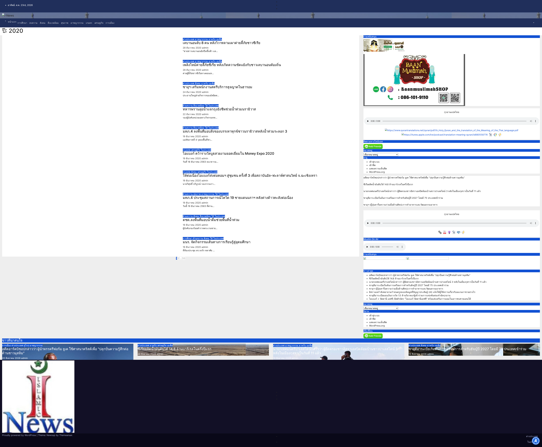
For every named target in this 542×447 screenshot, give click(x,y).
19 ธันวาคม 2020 (192, 136)
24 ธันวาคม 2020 (192, 92)
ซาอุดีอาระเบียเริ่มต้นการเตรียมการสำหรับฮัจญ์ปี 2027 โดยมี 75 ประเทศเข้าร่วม (403, 197)
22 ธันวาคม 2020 (192, 114)
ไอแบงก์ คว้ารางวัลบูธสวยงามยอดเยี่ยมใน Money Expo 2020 (228, 153)
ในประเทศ (213, 105)
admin (205, 47)
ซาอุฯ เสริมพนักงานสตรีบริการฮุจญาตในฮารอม (217, 87)
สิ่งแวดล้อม (53, 22)
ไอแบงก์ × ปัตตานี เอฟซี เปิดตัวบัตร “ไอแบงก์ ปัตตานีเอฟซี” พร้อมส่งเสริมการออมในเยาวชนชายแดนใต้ (420, 298)
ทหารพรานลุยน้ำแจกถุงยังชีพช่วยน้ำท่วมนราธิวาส (219, 109)
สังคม (42, 22)
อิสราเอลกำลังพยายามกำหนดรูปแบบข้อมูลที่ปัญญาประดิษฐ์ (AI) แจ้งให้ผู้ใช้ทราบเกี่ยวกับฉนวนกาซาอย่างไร (422, 292)
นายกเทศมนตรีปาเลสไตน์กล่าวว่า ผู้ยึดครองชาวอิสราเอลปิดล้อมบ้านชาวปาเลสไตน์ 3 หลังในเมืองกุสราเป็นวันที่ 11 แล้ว (422, 191)
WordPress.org (377, 172)
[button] (5, 21)
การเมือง (110, 22)
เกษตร (89, 22)
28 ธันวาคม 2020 (192, 47)
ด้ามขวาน (188, 105)
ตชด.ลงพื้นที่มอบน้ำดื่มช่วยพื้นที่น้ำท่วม (211, 220)
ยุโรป (27, 345)
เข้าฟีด (372, 165)
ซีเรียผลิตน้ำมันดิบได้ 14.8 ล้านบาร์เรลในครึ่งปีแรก (388, 184)
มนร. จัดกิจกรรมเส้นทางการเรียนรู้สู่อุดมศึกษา (216, 242)
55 (183, 258)
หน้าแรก (11, 21)
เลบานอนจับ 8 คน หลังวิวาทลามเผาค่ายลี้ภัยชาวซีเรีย (221, 43)
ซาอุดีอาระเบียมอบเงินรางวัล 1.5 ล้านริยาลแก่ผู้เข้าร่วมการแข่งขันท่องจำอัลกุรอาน (409, 295)
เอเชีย (219, 39)
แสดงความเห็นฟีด (378, 168)
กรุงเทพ (187, 149)
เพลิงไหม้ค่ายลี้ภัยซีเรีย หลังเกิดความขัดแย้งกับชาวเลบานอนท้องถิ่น (232, 65)
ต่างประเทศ (189, 39)
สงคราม (33, 22)
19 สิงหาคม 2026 (282, 358)
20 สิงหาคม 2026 (11, 358)
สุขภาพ (64, 22)
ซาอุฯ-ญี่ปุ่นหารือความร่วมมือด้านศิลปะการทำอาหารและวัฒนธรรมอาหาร (400, 204)
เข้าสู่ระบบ (374, 161)
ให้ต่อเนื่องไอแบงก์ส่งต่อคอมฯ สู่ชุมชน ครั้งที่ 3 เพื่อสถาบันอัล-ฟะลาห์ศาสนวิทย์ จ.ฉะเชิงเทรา (250, 175)
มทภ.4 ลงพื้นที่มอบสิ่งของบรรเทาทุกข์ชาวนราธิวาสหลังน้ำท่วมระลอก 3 (235, 131)
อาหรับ (212, 39)
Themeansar (65, 435)
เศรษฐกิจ (98, 22)
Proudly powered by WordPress (19, 435)
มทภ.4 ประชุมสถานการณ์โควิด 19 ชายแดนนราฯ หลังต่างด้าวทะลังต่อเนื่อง (238, 198)
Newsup (51, 435)
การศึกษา (22, 22)
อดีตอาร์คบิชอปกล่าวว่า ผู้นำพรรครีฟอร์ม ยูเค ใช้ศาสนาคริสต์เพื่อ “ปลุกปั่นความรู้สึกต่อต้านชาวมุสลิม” (414, 177)
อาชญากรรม (77, 22)
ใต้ (206, 105)
